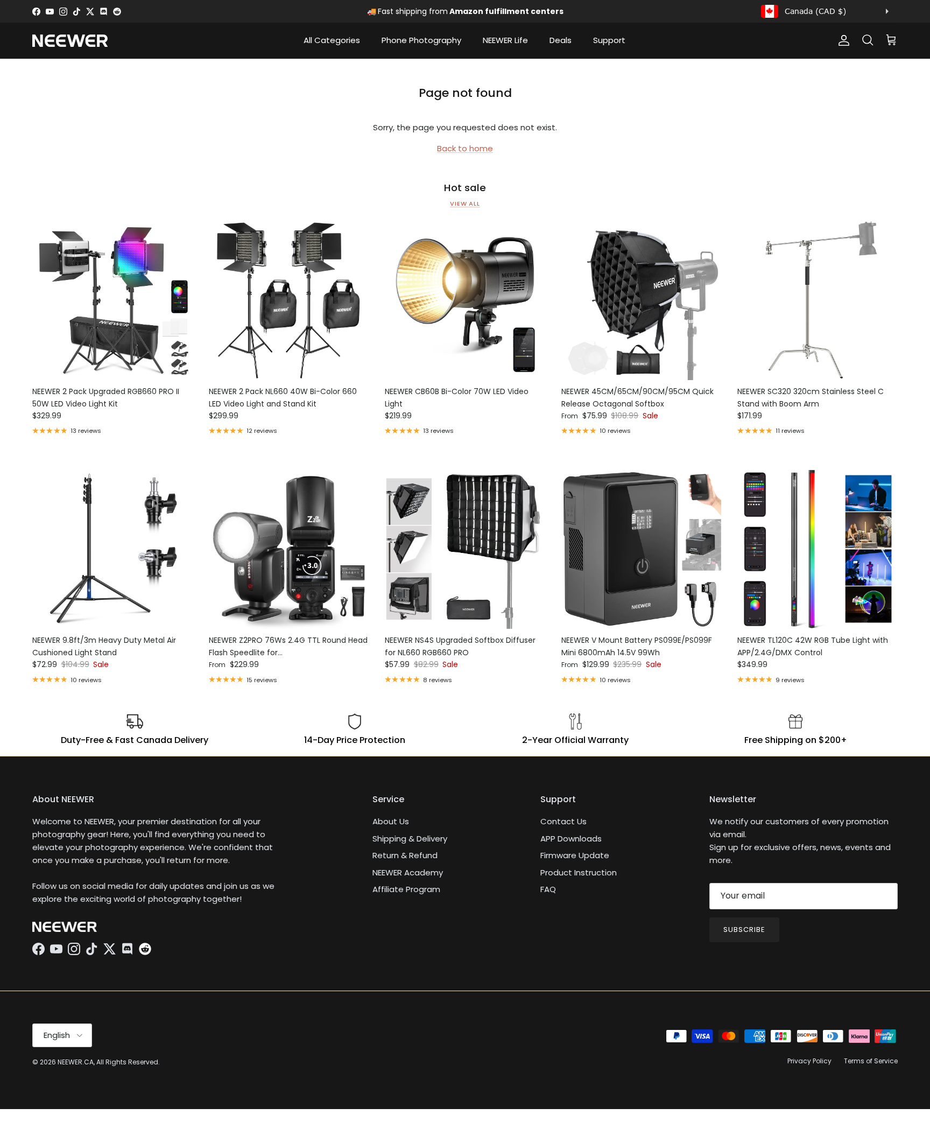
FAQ (548, 889)
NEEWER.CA (76, 1062)
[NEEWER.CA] (70, 40)
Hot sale (465, 188)
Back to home (465, 148)
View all (465, 203)
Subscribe (744, 929)
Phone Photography (421, 40)
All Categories (332, 40)
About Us (390, 821)
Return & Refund (405, 855)
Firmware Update (574, 855)
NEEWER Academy (407, 872)
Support (609, 40)
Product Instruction (578, 872)
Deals (560, 40)
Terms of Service (871, 1060)
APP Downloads (571, 838)
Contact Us (563, 821)
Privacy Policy (809, 1060)
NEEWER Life (505, 40)
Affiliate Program (406, 889)
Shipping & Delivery (409, 838)
